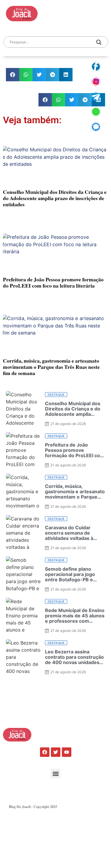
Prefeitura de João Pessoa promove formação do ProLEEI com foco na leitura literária (53, 282)
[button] (12, 74)
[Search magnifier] (99, 42)
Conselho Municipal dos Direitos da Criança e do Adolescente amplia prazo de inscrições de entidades (55, 198)
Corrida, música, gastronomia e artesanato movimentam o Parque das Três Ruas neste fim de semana (51, 367)
